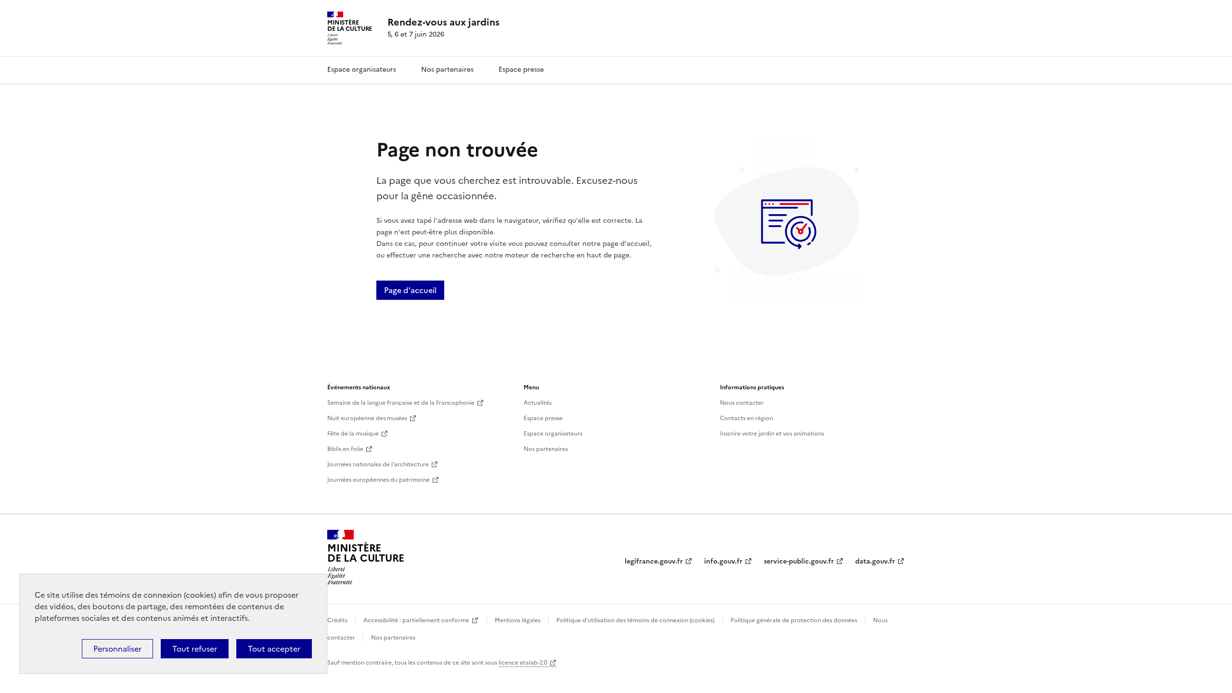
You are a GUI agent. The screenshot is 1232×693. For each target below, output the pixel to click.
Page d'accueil (410, 290)
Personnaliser (117, 648)
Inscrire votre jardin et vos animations (772, 433)
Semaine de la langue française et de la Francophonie (401, 402)
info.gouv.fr (723, 561)
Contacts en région (746, 418)
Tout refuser (194, 648)
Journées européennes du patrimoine (378, 479)
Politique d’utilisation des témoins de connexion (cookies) (635, 620)
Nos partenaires (447, 69)
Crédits (337, 620)
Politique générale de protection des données (794, 620)
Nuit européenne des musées (367, 418)
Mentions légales (517, 620)
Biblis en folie (345, 449)
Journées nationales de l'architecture (378, 464)
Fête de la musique (353, 433)
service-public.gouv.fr (799, 561)
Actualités (538, 402)
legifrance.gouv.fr (654, 561)
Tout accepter (274, 648)
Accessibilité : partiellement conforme (416, 620)
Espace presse (521, 69)
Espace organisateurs (361, 69)
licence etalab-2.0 (523, 662)
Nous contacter (742, 402)
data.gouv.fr (875, 561)
